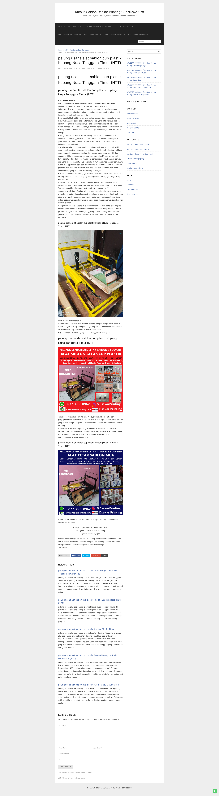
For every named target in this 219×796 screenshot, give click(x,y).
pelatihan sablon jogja (135, 168)
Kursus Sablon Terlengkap (99, 27)
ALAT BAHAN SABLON (124, 27)
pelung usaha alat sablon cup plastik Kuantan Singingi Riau (86, 629)
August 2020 (131, 123)
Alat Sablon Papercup (138, 34)
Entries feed (131, 185)
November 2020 (133, 118)
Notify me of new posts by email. (72, 778)
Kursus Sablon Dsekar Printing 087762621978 (109, 12)
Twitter (86, 556)
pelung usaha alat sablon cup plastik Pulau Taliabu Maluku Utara (88, 685)
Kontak (61, 27)
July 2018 (130, 132)
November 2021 (133, 114)
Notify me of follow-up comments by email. (76, 773)
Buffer (104, 556)
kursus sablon (132, 163)
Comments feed (132, 189)
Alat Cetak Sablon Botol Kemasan (77, 50)
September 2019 (133, 128)
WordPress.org (132, 194)
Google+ (96, 556)
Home (60, 50)
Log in (129, 180)
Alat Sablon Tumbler (115, 34)
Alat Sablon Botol (93, 34)
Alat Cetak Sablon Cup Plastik (138, 149)
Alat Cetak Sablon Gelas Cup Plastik (140, 154)
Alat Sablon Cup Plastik (69, 34)
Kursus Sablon (75, 27)
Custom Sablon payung (135, 159)
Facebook (76, 556)
